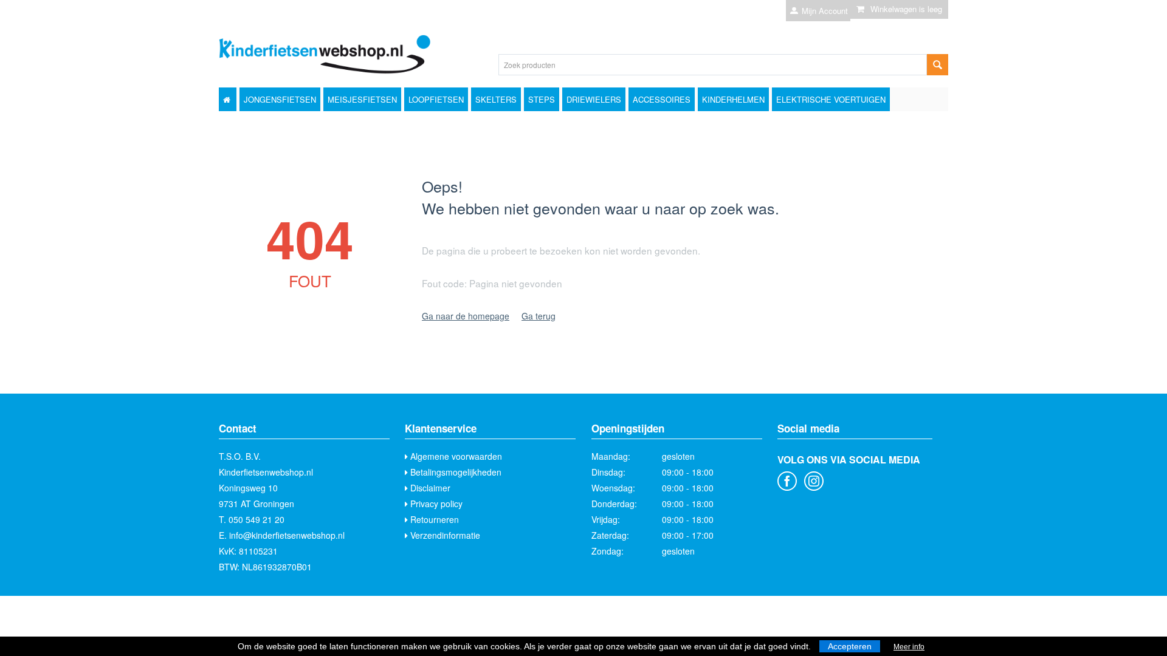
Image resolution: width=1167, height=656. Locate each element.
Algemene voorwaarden (455, 456)
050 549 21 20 (256, 519)
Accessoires (661, 99)
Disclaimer (429, 488)
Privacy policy (435, 503)
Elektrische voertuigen (831, 99)
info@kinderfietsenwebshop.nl (287, 535)
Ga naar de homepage (465, 316)
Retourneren (433, 519)
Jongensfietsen (280, 99)
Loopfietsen (436, 99)
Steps (541, 99)
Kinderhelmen (733, 99)
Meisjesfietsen (362, 99)
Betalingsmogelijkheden (454, 472)
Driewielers (593, 99)
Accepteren (850, 646)
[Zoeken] (937, 64)
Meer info (908, 647)
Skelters (496, 99)
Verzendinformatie (444, 535)
